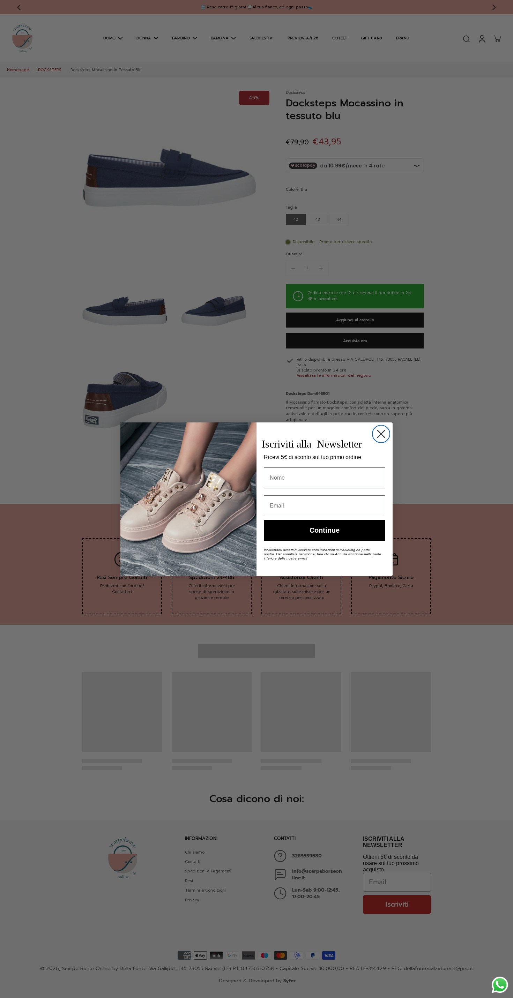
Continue (325, 530)
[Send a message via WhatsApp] (500, 985)
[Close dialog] (381, 434)
